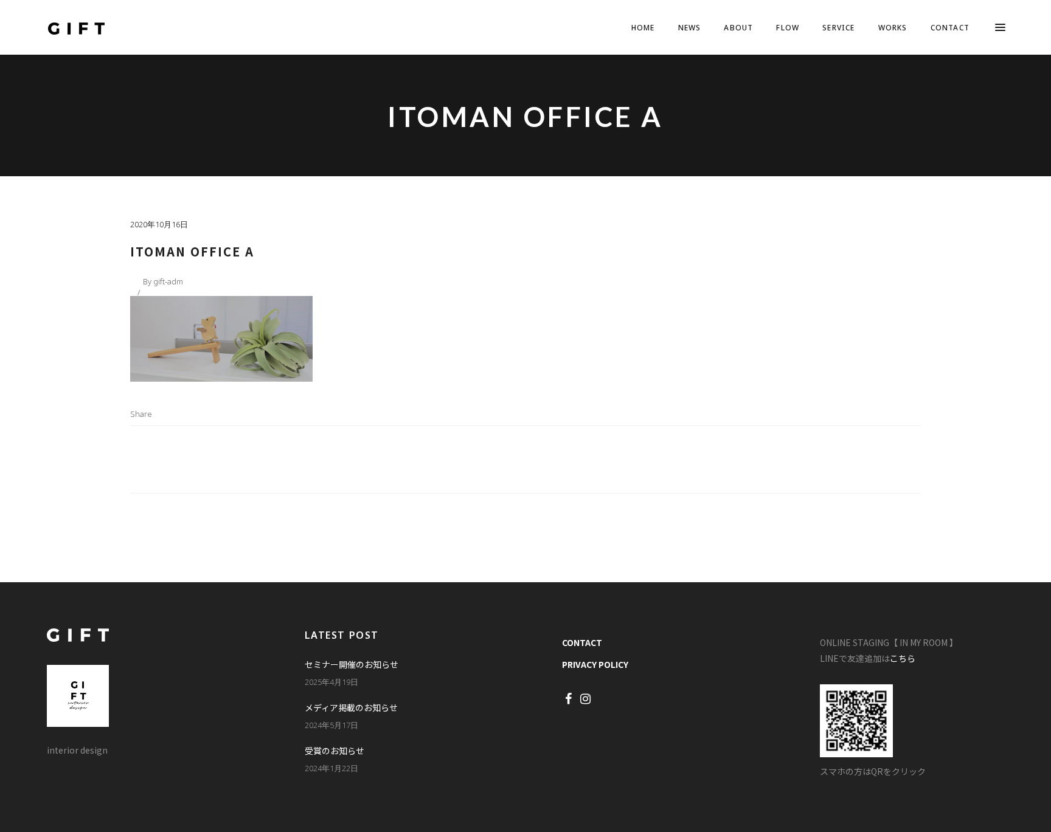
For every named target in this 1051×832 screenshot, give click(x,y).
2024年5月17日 (331, 725)
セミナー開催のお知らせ (351, 664)
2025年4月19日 (331, 681)
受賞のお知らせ (334, 750)
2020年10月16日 (159, 224)
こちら (902, 658)
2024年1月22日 (331, 768)
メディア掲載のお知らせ (351, 707)
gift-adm (168, 281)
